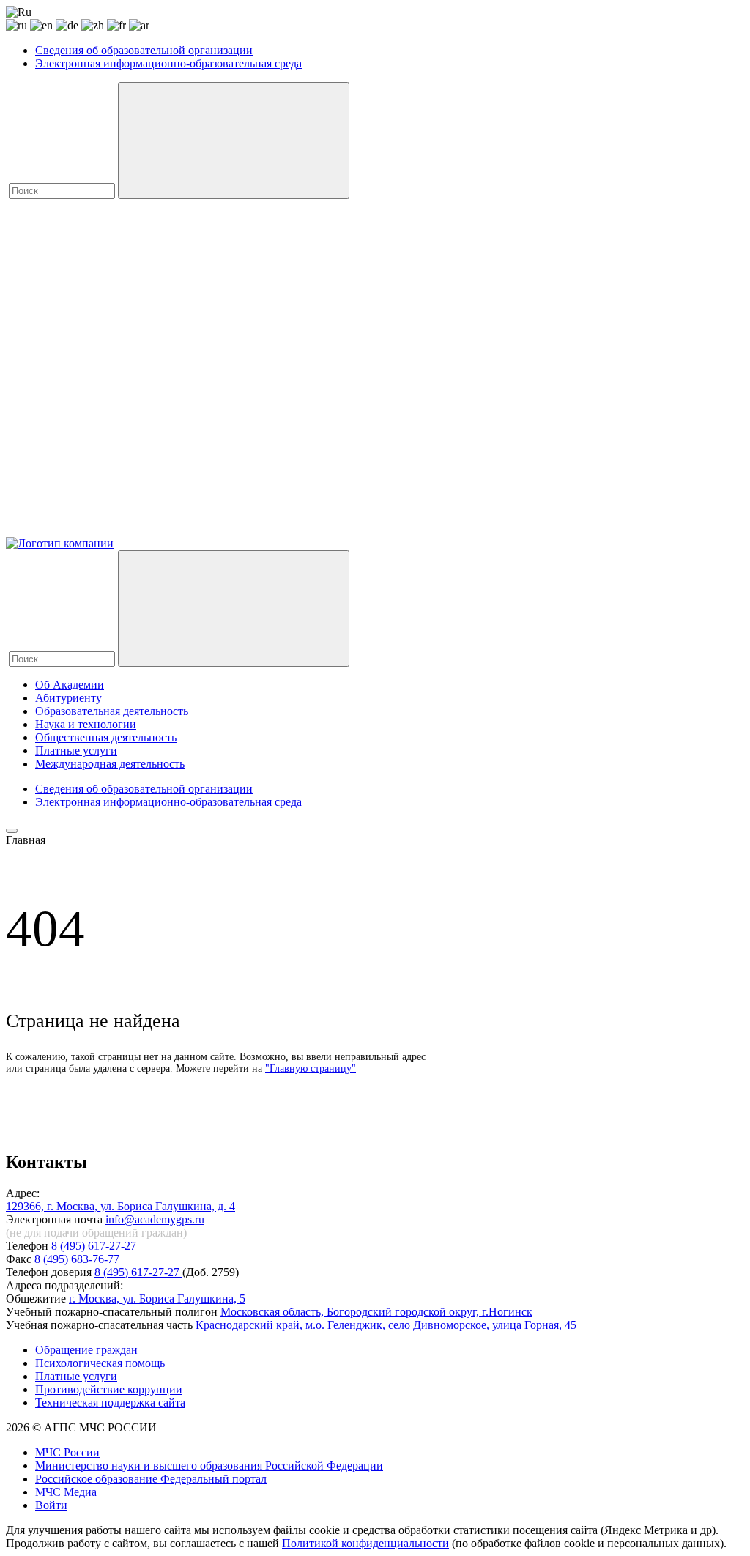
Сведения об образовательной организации (144, 50)
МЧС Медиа (66, 1492)
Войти (51, 1505)
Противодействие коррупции (108, 1389)
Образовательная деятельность (111, 711)
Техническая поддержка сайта (110, 1402)
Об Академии (69, 684)
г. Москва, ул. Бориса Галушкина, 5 (157, 1298)
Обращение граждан (86, 1350)
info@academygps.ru (154, 1219)
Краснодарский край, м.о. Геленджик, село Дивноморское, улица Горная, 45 (386, 1325)
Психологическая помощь (100, 1363)
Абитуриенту (68, 698)
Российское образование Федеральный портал (151, 1478)
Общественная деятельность (106, 737)
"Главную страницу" (310, 1068)
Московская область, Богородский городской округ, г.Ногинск (376, 1311)
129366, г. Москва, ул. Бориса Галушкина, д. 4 (120, 1206)
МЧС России (67, 1452)
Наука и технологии (85, 724)
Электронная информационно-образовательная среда (168, 63)
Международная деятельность (110, 763)
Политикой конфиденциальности (365, 1543)
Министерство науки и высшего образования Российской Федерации (209, 1465)
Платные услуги (76, 750)
